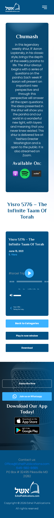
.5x (19, 289)
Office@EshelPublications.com (27, 464)
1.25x (30, 289)
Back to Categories (27, 323)
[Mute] (11, 295)
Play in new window (27, 335)
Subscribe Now (27, 383)
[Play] (29, 273)
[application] (29, 288)
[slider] (18, 295)
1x (24, 289)
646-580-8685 (27, 468)
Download (27, 347)
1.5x (34, 289)
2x (38, 289)
